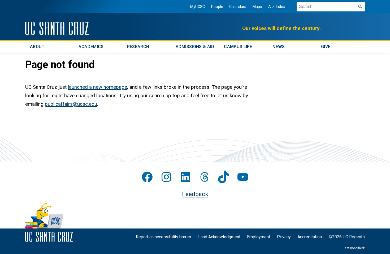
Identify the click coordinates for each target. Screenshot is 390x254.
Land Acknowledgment (219, 236)
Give (325, 46)
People (217, 7)
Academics (91, 46)
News (278, 46)
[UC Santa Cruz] (57, 28)
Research (138, 46)
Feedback (195, 194)
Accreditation (309, 236)
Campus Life (238, 46)
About (37, 46)
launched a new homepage (97, 87)
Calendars (237, 7)
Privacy (284, 236)
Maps (257, 7)
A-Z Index (276, 7)
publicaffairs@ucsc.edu (71, 104)
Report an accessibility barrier (163, 236)
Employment (258, 236)
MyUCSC (197, 7)
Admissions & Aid (195, 46)
